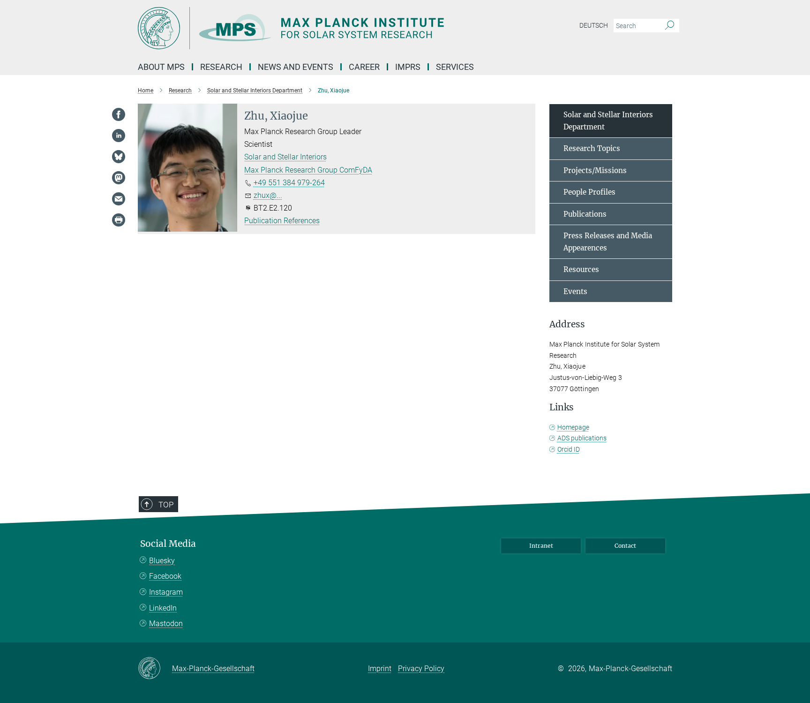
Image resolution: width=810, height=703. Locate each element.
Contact (625, 545)
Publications (585, 214)
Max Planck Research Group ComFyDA (308, 170)
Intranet (541, 545)
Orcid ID (568, 449)
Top (165, 504)
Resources (581, 269)
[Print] (119, 220)
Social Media (168, 543)
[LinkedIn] (119, 136)
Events (575, 291)
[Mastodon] (119, 178)
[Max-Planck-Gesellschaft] (155, 669)
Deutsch (593, 25)
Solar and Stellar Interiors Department (608, 120)
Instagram (166, 592)
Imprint (379, 668)
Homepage (573, 427)
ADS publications (582, 438)
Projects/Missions (595, 170)
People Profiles (589, 192)
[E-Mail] (119, 199)
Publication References (282, 220)
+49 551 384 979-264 (289, 182)
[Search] (669, 25)
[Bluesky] (119, 157)
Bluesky (162, 560)
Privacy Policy (421, 668)
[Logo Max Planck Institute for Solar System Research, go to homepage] (313, 28)
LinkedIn (163, 608)
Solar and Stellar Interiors (285, 156)
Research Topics (591, 148)
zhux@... (268, 195)
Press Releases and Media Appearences (607, 241)
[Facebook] (119, 114)
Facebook (165, 576)
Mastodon (166, 623)
